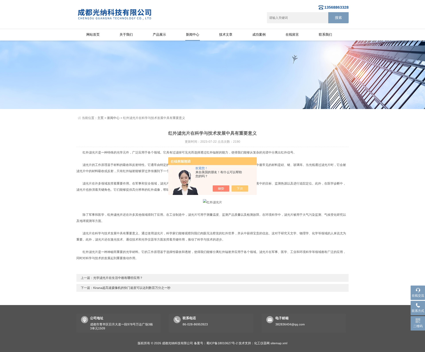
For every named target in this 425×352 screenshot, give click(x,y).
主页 (100, 118)
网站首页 (93, 34)
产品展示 (159, 34)
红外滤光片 (115, 214)
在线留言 (292, 34)
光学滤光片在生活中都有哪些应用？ (118, 278)
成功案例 (259, 34)
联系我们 (325, 34)
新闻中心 (192, 34)
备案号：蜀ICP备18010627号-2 (216, 343)
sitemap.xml (278, 343)
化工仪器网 (262, 343)
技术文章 (225, 34)
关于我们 (126, 34)
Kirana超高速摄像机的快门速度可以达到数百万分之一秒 (131, 288)
